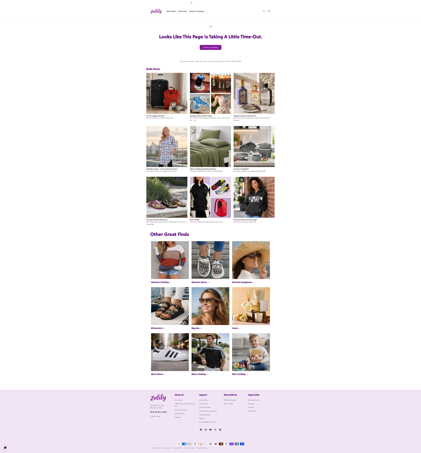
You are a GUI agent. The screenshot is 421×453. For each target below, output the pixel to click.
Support (203, 395)
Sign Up (267, 3)
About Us (179, 395)
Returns (202, 418)
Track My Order (205, 407)
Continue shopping (210, 47)
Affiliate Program (230, 400)
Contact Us (203, 404)
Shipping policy (202, 448)
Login (260, 3)
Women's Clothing (160, 282)
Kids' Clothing (238, 374)
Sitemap (178, 417)
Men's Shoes (157, 374)
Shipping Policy (204, 415)
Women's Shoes (199, 282)
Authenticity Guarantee (208, 411)
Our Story (178, 400)
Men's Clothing (199, 374)
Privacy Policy (180, 413)
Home (235, 328)
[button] (197, 11)
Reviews (251, 404)
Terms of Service (181, 410)
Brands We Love (254, 400)
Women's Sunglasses (242, 282)
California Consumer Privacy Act (185, 405)
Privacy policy (177, 448)
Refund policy (166, 448)
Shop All (251, 407)
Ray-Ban (195, 328)
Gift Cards (252, 411)
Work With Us (230, 395)
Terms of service (189, 448)
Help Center (203, 400)
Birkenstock (157, 328)
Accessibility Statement (208, 422)
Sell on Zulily (228, 404)
